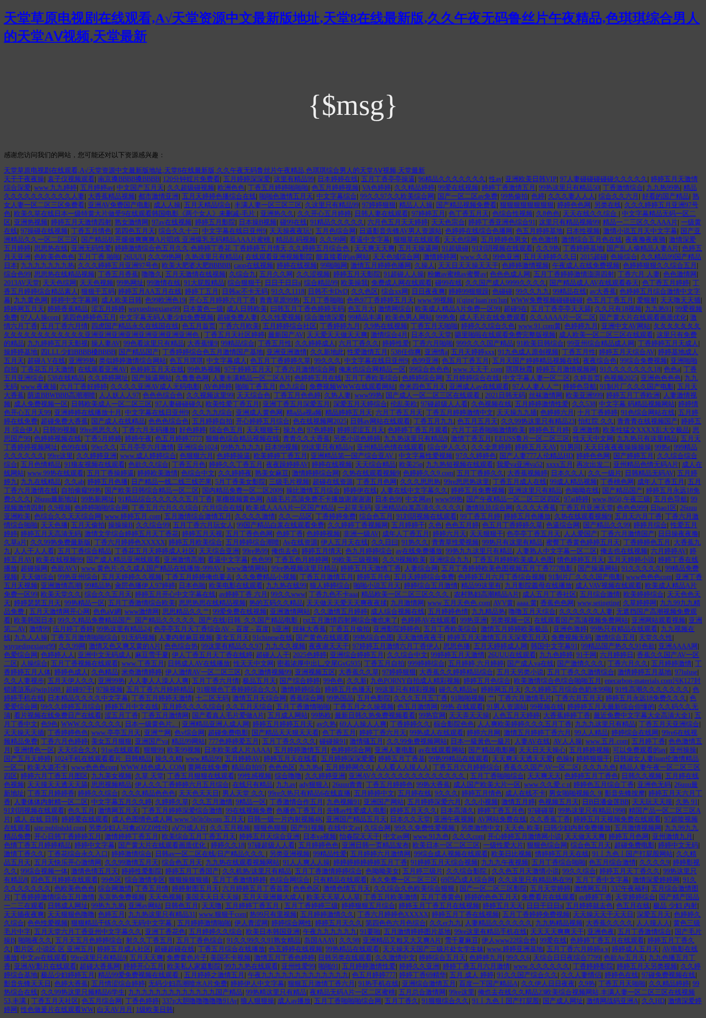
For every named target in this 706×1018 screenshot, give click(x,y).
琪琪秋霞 (519, 369)
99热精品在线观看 (352, 949)
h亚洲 (280, 629)
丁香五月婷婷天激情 (162, 698)
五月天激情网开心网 (59, 611)
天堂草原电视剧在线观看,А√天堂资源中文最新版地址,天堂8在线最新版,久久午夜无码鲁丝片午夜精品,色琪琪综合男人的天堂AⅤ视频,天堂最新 (214, 170)
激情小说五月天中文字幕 (640, 231)
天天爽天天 (544, 776)
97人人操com (40, 317)
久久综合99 (153, 525)
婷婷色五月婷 (549, 430)
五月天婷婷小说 (631, 559)
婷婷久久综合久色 (488, 326)
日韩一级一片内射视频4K (285, 819)
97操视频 (109, 689)
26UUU (134, 257)
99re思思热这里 (466, 481)
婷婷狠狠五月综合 (368, 905)
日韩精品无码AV (649, 473)
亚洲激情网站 (290, 611)
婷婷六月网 (483, 732)
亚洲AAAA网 (678, 646)
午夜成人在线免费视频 (586, 265)
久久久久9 (654, 862)
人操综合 (34, 663)
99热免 (446, 317)
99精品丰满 (365, 317)
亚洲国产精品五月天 (356, 819)
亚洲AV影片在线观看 (45, 966)
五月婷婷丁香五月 (253, 905)
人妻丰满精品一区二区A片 (251, 378)
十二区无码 (212, 698)
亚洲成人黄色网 (259, 412)
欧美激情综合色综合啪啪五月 (557, 680)
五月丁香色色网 (249, 533)
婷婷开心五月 (143, 966)
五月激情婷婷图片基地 (417, 931)
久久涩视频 (313, 274)
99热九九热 (108, 905)
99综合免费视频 (643, 360)
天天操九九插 (517, 412)
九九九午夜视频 (504, 862)
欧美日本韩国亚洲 (273, 931)
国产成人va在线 (530, 663)
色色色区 (281, 767)
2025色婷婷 (310, 654)
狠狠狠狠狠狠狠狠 (527, 205)
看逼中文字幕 (370, 239)
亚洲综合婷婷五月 (357, 654)
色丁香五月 (339, 732)
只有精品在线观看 (340, 879)
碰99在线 (293, 222)
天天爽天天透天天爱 (522, 758)
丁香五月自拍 (384, 663)
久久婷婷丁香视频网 (358, 525)
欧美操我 (354, 282)
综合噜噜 (288, 776)
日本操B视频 (258, 222)
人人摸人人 (653, 923)
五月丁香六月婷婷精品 (160, 689)
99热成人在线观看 (436, 732)
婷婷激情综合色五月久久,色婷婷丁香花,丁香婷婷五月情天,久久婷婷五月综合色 (233, 248)
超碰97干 (79, 689)
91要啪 (370, 931)
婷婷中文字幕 (94, 845)
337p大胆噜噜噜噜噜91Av (199, 1001)
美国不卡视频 (230, 957)
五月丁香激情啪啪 (303, 706)
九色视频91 (343, 802)
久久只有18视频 (618, 308)
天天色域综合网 (396, 257)
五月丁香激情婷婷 (239, 879)
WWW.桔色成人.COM (152, 767)
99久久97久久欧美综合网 (397, 196)
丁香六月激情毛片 (525, 698)
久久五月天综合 (249, 706)
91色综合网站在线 (648, 412)
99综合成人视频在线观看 (451, 853)
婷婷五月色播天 (348, 689)
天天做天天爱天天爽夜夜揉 (346, 603)
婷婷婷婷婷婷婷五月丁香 (370, 862)
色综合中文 (198, 473)
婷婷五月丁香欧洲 (633, 395)
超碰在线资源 (333, 481)
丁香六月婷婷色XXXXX (129, 542)
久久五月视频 (230, 828)
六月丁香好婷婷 (83, 386)
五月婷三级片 (422, 871)
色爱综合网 (20, 654)
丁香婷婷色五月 (646, 542)
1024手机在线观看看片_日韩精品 (103, 758)
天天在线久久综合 (591, 213)
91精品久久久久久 (337, 222)
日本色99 (388, 499)
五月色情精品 (41, 464)
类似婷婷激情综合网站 (132, 360)
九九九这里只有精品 (605, 724)
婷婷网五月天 (24, 308)
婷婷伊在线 (360, 490)
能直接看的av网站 (342, 257)
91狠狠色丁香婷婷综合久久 (237, 689)
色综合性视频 (512, 213)
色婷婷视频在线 (57, 438)
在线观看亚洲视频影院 (279, 257)
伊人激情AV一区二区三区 (203, 672)
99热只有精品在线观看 (623, 629)
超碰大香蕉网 (100, 966)
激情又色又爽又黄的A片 (125, 646)
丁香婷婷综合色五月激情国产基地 (212, 352)
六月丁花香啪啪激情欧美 (488, 430)
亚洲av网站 (144, 905)
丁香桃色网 (617, 481)
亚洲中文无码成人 (105, 654)
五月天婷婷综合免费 (424, 577)
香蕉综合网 (306, 698)
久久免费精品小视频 (266, 577)
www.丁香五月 (143, 663)
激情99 (39, 629)
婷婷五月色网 (629, 836)
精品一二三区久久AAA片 (640, 222)
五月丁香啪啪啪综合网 (347, 1001)
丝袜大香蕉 (309, 629)
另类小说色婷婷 (356, 438)
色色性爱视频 (47, 923)
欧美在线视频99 (59, 559)
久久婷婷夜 (235, 473)
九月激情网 (407, 603)
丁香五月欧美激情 (390, 897)
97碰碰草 (541, 810)
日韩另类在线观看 (345, 957)
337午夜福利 (629, 888)
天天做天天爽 (585, 836)
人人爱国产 (580, 533)
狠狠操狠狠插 (189, 879)
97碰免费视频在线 (668, 975)
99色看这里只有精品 (153, 343)
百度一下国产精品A (488, 983)
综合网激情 (115, 888)
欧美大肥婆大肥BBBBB (196, 265)
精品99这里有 (481, 585)
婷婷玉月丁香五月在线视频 (439, 905)
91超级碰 (455, 248)
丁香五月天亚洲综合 (669, 724)
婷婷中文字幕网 (74, 300)
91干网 (586, 654)
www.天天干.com (477, 369)
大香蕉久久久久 (609, 923)
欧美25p (411, 464)
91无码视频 (138, 637)
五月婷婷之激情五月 (214, 975)
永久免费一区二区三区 (404, 879)
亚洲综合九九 (449, 559)
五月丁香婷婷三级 (311, 905)
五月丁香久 (401, 1001)
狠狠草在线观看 (416, 239)
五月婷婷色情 (448, 611)
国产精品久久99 (606, 525)
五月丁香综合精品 (84, 551)
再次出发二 (593, 464)
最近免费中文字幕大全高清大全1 (642, 715)
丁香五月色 (189, 464)
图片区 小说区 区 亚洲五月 (54, 949)
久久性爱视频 (281, 317)
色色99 (261, 559)
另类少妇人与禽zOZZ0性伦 (128, 828)
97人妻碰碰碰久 (178, 404)
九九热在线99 (286, 585)
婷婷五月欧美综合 (195, 542)
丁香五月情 (152, 888)
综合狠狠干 (244, 282)
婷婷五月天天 (503, 905)
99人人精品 (591, 732)
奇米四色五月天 (422, 386)
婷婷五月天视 (202, 533)
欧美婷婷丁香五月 (280, 455)
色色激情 (544, 239)
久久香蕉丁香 (550, 819)
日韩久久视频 (641, 776)
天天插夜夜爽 (24, 914)
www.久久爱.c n (547, 784)
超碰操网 (34, 568)
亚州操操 (682, 750)
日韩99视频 (59, 430)
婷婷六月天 (449, 533)
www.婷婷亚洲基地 (515, 949)
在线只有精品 (252, 784)
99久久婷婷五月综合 (71, 706)
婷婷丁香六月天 (382, 732)
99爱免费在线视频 (240, 611)
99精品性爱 (330, 853)
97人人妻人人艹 (536, 386)
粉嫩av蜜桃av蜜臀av (457, 274)
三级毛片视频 (289, 481)
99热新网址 (98, 499)
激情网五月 (591, 888)
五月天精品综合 (207, 205)
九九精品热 (488, 611)
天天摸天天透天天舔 (57, 784)
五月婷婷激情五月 (301, 750)
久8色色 (548, 213)
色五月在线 (633, 905)
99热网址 (130, 282)
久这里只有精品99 (332, 205)
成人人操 (167, 205)
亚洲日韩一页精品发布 (375, 845)
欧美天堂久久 (61, 594)
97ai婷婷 (576, 499)
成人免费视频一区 (41, 404)
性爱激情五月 (367, 352)
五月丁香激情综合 (644, 931)
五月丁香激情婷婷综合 (328, 871)
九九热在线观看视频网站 (243, 862)
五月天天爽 (146, 957)
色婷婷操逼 (233, 455)
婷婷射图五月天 (195, 888)
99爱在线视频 (458, 187)
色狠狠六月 (196, 455)
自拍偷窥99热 (81, 490)
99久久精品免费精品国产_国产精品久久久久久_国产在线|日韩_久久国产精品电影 (179, 620)
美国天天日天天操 (212, 897)
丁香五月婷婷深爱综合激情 (182, 810)
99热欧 (321, 715)
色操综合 (623, 257)
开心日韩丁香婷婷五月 (67, 836)
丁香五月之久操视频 (363, 706)
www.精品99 (203, 758)
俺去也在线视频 (623, 551)
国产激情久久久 (580, 663)
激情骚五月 (366, 741)
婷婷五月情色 (482, 793)
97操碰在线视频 (44, 231)
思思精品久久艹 (185, 611)
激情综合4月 (389, 334)
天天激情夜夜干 (420, 637)
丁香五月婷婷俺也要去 (198, 577)
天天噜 (212, 905)
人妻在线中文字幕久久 (414, 490)
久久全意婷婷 (491, 447)
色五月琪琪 (186, 360)
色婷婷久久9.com (428, 473)
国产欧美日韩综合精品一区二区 (152, 490)
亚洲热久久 (277, 213)
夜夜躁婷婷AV (287, 464)
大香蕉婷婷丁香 (566, 715)
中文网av (418, 499)
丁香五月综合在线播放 (231, 949)
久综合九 (242, 274)
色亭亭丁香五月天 (533, 533)
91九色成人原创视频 (528, 352)
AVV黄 (503, 603)
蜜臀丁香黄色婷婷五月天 (583, 542)
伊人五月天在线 (344, 542)
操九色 (293, 430)
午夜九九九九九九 (330, 931)
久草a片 (15, 542)
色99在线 (74, 447)
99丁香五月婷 (480, 516)
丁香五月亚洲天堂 (586, 507)
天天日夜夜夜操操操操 (617, 447)
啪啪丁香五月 (255, 386)
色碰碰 (502, 291)
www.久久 (474, 257)
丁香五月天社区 (54, 1001)
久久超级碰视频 (190, 187)
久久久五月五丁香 (421, 698)
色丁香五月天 (469, 213)
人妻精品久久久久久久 (498, 923)
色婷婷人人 (57, 654)
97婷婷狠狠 (379, 205)
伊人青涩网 (251, 923)
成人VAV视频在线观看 (608, 585)
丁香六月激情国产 (628, 533)
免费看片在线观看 (548, 897)
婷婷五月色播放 (527, 516)
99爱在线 (553, 940)
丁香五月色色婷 (297, 395)
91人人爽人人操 (306, 862)
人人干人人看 (34, 551)
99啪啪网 (333, 265)
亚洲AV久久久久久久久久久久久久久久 (408, 776)
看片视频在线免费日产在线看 (57, 715)
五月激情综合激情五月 (197, 516)
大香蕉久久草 (359, 672)
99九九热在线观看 (251, 966)
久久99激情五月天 (131, 862)
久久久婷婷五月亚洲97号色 (118, 265)
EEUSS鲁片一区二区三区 (532, 438)
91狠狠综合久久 (445, 1001)
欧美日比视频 (511, 853)
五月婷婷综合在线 (472, 378)
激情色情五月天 (94, 871)
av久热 (326, 724)
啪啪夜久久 (35, 940)
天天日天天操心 (542, 750)
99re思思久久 (99, 430)
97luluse (686, 672)
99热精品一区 (84, 603)
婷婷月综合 (650, 525)
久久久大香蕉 (536, 507)
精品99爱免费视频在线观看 (139, 975)
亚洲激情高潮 (184, 559)
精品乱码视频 (296, 239)
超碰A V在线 (46, 360)
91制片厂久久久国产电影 (637, 386)
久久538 (584, 404)
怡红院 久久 (596, 421)
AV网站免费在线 (501, 819)
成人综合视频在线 (398, 611)
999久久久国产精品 (484, 343)
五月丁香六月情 (64, 326)
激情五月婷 (518, 802)
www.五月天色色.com (458, 603)
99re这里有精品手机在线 (490, 931)
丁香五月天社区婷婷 (234, 334)
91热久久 (415, 542)
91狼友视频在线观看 (94, 464)
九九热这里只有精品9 (416, 438)
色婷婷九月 (581, 326)
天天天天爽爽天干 (557, 931)
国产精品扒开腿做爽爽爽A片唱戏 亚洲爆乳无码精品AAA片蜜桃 (176, 239)
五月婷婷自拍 (212, 421)
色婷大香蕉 (71, 983)
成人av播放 (294, 1001)
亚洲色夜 (600, 931)
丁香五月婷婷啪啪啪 (278, 187)
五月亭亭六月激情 (147, 447)
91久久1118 (287, 291)
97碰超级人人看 (444, 404)
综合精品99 (321, 282)
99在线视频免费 (249, 810)
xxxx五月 (559, 464)
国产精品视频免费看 (466, 205)
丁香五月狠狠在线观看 (200, 776)
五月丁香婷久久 (480, 473)
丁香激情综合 (623, 187)
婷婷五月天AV (536, 447)
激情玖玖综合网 (488, 507)
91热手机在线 (378, 983)
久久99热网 (165, 257)
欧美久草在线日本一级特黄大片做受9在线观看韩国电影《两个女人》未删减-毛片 (135, 213)
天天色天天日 (199, 793)
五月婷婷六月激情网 (380, 853)
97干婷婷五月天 (247, 369)
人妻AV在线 (532, 741)
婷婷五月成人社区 (124, 949)
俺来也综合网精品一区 (372, 369)
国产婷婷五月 (633, 455)
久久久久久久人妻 (586, 611)
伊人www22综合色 (509, 940)
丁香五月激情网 (165, 715)
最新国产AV (286, 334)
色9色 (49, 724)
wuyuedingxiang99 (154, 308)
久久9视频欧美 (404, 559)
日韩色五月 (181, 905)
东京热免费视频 (121, 897)
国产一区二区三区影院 (493, 888)
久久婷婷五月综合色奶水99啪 (568, 689)
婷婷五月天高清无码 (51, 533)
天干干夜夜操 (24, 179)
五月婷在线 (414, 793)
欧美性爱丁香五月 (232, 404)
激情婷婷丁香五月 (131, 836)
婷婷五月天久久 (413, 810)
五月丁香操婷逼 (110, 473)
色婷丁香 (289, 533)
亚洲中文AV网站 (625, 326)
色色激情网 (680, 274)
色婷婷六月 (557, 412)
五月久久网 (276, 274)
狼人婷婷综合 (330, 585)
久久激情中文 (395, 957)
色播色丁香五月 (299, 810)
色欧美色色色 (54, 257)
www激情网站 (247, 568)
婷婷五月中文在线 (131, 706)
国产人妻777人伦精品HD (536, 455)
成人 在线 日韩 (36, 819)
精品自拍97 (248, 767)
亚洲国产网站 (384, 802)
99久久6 (518, 957)
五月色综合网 (336, 231)
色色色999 (632, 507)
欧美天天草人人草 (333, 897)
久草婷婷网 (640, 603)
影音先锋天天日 (27, 983)
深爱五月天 (653, 914)
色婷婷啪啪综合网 (101, 507)
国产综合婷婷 (300, 680)
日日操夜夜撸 (678, 533)
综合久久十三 (178, 231)
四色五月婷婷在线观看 (64, 879)
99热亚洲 (473, 620)
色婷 (538, 196)
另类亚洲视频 (289, 853)
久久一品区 (295, 516)
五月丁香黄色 (441, 897)
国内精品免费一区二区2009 (242, 490)
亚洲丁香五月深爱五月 (296, 404)
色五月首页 (199, 326)
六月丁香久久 (359, 343)
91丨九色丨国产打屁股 (505, 1001)
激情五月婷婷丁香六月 (537, 732)
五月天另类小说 (520, 672)
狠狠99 (154, 750)
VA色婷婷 (376, 187)
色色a (672, 369)
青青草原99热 (279, 300)
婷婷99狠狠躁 (469, 291)
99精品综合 (238, 343)
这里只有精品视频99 (569, 222)
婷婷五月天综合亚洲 (269, 836)
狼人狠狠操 (257, 1001)
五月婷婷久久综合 (216, 931)
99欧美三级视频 (355, 559)
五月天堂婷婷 (550, 888)
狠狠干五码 (98, 291)
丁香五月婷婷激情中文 (459, 412)
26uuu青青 (347, 784)
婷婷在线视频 (297, 265)
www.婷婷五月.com (133, 516)
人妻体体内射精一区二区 (51, 802)
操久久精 (168, 758)
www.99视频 (435, 300)
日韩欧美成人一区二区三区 (111, 404)
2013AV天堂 (21, 282)
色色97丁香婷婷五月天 (380, 300)
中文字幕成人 (227, 360)
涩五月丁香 (121, 715)
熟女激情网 (131, 222)
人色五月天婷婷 (516, 715)
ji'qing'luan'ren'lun (482, 300)
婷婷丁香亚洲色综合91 (502, 222)
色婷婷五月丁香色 (591, 776)
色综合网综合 (289, 879)
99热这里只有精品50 (569, 187)
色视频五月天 (558, 802)
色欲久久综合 (148, 464)
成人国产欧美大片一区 (487, 784)
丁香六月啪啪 (433, 343)
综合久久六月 (618, 196)
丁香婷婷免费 (336, 516)
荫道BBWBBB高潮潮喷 (61, 395)
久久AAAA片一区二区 (563, 317)
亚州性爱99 (298, 966)
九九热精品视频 (559, 923)
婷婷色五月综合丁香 (603, 784)
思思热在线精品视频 (64, 274)
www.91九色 (431, 836)
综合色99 (17, 274)
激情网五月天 (118, 810)
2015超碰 (593, 257)
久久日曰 (384, 542)
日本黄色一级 (203, 308)
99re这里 (60, 455)
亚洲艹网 (157, 732)
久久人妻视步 (24, 680)
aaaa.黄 (527, 603)
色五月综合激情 (612, 862)
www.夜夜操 (39, 386)
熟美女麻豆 (272, 473)
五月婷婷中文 (374, 793)
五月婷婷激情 (671, 663)
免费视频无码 (571, 637)
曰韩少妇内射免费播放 (577, 828)
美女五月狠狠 (111, 741)
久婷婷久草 (172, 802)
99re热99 (255, 551)
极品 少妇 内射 (675, 905)
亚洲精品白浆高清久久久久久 (418, 507)
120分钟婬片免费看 (191, 179)
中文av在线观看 (44, 957)
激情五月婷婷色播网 (381, 265)
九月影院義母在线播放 (538, 585)
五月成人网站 (288, 715)
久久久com (468, 836)
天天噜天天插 (680, 300)
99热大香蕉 (433, 784)
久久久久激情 (255, 516)
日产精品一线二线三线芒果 (171, 481)
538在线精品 (66, 378)
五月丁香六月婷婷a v (578, 949)
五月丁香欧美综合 (372, 378)
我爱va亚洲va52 (520, 464)
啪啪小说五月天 (377, 585)
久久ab (74, 481)
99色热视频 (204, 369)
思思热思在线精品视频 (212, 603)
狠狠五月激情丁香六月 (321, 983)
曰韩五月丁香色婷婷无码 (307, 308)
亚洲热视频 (31, 222)
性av (495, 179)
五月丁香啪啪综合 (497, 776)
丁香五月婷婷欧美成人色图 (513, 559)
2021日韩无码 (505, 395)
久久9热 (548, 248)
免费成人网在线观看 (401, 282)
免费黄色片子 (187, 957)
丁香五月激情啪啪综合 (84, 637)
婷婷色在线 (621, 975)
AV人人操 (567, 741)
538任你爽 (406, 352)
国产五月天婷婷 (27, 758)
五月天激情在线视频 (195, 274)
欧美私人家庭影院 (194, 966)
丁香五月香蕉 (118, 274)
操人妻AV (105, 343)
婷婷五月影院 (215, 222)
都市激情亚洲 (158, 196)
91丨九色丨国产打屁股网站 (632, 853)
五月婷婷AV (242, 758)
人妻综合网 (421, 568)
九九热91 (658, 308)
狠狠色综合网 (547, 845)
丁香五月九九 (434, 421)
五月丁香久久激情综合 (580, 672)
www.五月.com (606, 741)
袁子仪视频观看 (71, 179)
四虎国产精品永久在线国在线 (135, 326)
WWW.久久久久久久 (91, 724)
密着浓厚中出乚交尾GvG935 (319, 663)
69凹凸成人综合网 (468, 879)
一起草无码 (354, 507)
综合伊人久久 (447, 447)
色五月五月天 (477, 421)
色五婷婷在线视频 (295, 949)
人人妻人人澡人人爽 (158, 680)
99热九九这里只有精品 (479, 551)
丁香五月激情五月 (326, 577)
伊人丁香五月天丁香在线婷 (212, 654)
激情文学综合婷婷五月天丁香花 (132, 533)
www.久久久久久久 (541, 966)
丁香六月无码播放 (149, 430)
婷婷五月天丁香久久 (629, 871)
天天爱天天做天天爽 (337, 334)
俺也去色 (284, 551)
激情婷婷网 (440, 257)
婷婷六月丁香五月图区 (54, 776)
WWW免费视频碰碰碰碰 (547, 300)
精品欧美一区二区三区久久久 (405, 594)
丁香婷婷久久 (410, 724)
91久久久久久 (641, 568)
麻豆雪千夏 (152, 654)
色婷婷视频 (323, 533)
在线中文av (344, 828)
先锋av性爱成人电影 (357, 810)
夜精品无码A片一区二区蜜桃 (352, 992)
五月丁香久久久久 (289, 741)
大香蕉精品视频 (111, 196)
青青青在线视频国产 (647, 421)
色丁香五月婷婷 (665, 282)
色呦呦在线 (582, 490)
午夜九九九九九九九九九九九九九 (298, 975)
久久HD (653, 1001)
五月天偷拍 (88, 525)
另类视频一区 (510, 620)
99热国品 (340, 698)
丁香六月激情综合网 (305, 369)
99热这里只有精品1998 (591, 810)
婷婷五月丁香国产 (192, 871)
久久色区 (364, 291)
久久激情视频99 (268, 672)
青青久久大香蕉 (306, 438)
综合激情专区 (145, 879)
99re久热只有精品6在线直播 (309, 793)
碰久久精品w (458, 689)
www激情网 (141, 611)
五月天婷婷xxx (473, 352)
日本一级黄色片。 (152, 724)
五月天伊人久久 (71, 680)
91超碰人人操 (404, 274)
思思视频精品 (111, 784)
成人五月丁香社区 (549, 594)
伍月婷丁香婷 (73, 629)
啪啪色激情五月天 (286, 196)
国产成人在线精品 (118, 421)
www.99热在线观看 (55, 473)
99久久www (288, 594)
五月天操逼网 (418, 248)
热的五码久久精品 (276, 603)
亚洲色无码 (654, 784)
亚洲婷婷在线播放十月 (88, 412)
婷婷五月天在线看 (290, 758)
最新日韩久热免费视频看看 (375, 715)
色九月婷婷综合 (368, 551)
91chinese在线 (272, 637)
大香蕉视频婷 (527, 473)
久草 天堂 (149, 776)
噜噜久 (152, 274)
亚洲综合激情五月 (429, 983)
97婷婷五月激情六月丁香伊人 (396, 646)
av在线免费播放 (419, 551)
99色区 (111, 879)
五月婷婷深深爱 (246, 179)
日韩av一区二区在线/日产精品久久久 (210, 853)
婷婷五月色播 (107, 481)
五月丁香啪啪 (323, 300)
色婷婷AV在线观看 (429, 620)
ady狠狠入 (314, 784)
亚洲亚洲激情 (287, 352)
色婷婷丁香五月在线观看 (607, 940)
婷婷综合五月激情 (431, 585)
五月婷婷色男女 (504, 239)
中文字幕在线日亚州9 (234, 231)
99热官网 (432, 715)
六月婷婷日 (616, 654)
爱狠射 (647, 300)
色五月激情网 (417, 706)
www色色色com (649, 577)
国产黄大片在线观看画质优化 (643, 317)
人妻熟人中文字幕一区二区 (556, 551)
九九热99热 (663, 187)
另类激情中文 (481, 828)
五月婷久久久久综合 (192, 706)
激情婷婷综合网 (315, 473)
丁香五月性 (275, 343)
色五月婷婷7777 (178, 438)
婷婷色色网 (574, 205)
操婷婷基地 (20, 352)
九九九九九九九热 (47, 265)
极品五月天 (259, 680)
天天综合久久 (78, 750)
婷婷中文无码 (678, 845)
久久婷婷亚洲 (96, 455)
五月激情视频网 (637, 828)
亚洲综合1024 (197, 447)
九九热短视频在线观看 (459, 464)
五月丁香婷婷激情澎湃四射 (574, 274)
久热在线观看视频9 (371, 473)
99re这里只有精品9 (98, 957)
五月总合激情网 (422, 992)
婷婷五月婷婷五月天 (283, 724)
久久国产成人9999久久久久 (505, 282)
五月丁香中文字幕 (602, 879)
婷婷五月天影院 (356, 274)
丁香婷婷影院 (593, 966)
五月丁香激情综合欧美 (141, 603)
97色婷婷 (320, 430)
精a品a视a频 (304, 412)
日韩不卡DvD (328, 291)
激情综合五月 (615, 637)
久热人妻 (337, 395)
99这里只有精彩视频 (405, 689)
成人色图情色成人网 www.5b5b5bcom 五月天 (178, 819)
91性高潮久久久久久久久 (652, 689)
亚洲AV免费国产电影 (119, 205)
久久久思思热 (420, 481)
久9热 (586, 983)
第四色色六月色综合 (395, 923)
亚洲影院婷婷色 (396, 629)
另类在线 (607, 205)
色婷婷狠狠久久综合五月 (660, 265)
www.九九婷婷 (55, 187)
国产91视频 (307, 828)
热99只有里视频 (273, 914)
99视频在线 (547, 706)
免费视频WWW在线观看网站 (352, 386)
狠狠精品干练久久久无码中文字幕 (122, 923)
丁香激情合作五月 (296, 802)
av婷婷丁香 (595, 897)
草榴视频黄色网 (239, 499)
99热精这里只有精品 (276, 992)
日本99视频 (281, 447)
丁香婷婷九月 (340, 326)
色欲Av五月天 (624, 957)
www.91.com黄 (539, 326)
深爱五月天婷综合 (360, 404)
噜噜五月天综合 (532, 611)
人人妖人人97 (119, 395)
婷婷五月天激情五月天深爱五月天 (497, 637)
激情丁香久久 (24, 853)
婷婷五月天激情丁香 (371, 568)
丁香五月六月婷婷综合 (466, 767)
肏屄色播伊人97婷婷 (145, 585)
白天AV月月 (115, 1009)
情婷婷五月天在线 (562, 853)
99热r (662, 447)
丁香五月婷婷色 (389, 784)
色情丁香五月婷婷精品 (37, 845)
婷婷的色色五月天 (491, 897)
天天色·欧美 (522, 828)
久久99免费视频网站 (417, 741)
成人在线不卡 (525, 793)
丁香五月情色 (91, 231)
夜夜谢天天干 (329, 646)
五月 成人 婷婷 (472, 975)
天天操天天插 (24, 732)
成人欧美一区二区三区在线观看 (606, 334)
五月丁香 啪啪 (99, 257)
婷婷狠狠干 (593, 758)
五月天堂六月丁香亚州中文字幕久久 (88, 931)
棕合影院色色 (454, 724)
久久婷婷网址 (108, 378)
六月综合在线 (222, 507)
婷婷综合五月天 (442, 957)
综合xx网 (394, 291)
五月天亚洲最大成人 (273, 897)
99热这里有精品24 (123, 629)
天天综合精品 (375, 464)
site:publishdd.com (59, 828)
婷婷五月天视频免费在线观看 (617, 819)
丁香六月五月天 (578, 698)
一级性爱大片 (503, 845)
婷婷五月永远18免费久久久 (646, 698)
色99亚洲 (425, 360)
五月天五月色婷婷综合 (88, 940)
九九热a (310, 767)
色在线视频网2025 (320, 421)
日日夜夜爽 (428, 291)
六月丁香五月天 (399, 412)
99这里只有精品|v (327, 447)
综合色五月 (226, 430)
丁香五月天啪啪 (434, 326)
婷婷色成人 (71, 672)
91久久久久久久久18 (630, 369)
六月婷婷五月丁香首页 (256, 888)
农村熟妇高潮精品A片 (486, 594)
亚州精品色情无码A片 (646, 464)
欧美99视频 (184, 750)
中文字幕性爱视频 (425, 455)
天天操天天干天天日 (603, 914)
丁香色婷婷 (142, 1001)
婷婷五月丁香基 (401, 758)
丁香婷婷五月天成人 (668, 343)
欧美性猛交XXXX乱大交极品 (646, 430)
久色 (435, 525)
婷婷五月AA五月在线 (150, 291)
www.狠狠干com (222, 914)
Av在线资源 (300, 542)
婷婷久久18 (227, 845)
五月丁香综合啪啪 (558, 862)
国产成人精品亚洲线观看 (123, 559)
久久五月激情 (212, 802)
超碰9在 (515, 308)
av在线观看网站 (441, 750)
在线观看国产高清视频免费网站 (581, 620)
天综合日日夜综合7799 (566, 957)
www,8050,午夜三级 (621, 499)
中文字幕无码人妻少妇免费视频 (167, 317)
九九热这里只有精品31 (161, 914)
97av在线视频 (172, 222)
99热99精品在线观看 (458, 758)
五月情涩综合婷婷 (118, 983)
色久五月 (81, 810)
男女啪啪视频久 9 (575, 793)
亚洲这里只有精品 (535, 490)
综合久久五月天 (108, 594)
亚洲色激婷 (570, 629)
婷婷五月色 (373, 577)
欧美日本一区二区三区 (446, 845)
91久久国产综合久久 (527, 975)
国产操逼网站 (152, 378)
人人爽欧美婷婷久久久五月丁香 (524, 724)
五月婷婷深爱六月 (434, 802)
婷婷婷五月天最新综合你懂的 (611, 706)
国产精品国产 (139, 352)
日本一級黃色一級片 (480, 741)
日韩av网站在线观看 (380, 421)
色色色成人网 (510, 274)
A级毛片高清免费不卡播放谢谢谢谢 (319, 499)
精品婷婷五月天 (348, 412)
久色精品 (104, 672)
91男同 (570, 447)
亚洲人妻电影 (395, 750)
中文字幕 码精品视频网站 (637, 404)
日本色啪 (192, 585)
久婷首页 (586, 378)
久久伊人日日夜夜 (548, 983)
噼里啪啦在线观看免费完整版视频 (505, 334)
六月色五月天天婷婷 (397, 222)
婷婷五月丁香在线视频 (465, 914)
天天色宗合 (448, 222)
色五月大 (361, 308)
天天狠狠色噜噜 (71, 914)
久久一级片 (604, 473)
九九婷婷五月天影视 (57, 343)
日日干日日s (283, 282)
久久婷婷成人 (315, 343)
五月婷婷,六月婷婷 (476, 663)
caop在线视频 (253, 265)
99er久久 (104, 447)
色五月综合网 (102, 1001)
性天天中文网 (593, 438)
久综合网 (377, 828)
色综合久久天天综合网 (67, 516)
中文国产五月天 (140, 187)
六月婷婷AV (668, 551)
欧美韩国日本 (34, 620)
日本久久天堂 (431, 334)
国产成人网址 (563, 1001)
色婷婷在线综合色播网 (478, 231)
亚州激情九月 (672, 836)
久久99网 (332, 239)
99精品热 (98, 585)
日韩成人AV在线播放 (199, 663)
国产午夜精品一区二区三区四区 (513, 499)
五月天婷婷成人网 (500, 646)
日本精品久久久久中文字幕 (88, 698)
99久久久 (327, 360)
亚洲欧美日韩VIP (531, 179)
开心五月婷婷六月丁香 (222, 300)
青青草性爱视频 (455, 542)
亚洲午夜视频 (454, 819)
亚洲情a (436, 352)
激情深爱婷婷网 (656, 879)
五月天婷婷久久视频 (131, 577)
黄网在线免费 (208, 767)
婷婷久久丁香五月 (236, 464)
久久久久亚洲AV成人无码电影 (155, 386)
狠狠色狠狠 (270, 828)
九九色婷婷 (556, 654)
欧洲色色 (231, 187)
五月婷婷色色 (318, 845)
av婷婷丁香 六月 (243, 594)
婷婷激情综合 (131, 853)
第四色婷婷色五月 (89, 317)
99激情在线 (164, 282)
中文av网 (396, 836)
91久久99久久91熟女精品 (264, 940)
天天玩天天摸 (652, 802)
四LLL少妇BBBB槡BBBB (78, 352)
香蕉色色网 (557, 603)
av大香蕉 (603, 291)
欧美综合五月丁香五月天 (199, 836)
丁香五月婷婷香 (50, 793)
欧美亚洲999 (584, 395)
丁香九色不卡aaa (333, 594)
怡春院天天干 (360, 836)
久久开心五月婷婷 (324, 213)
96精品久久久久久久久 (452, 179)
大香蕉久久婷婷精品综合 (456, 672)
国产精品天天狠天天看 (285, 732)
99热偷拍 (514, 196)
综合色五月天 (591, 845)
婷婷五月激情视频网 (566, 369)
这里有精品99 (294, 179)
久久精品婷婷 (414, 187)
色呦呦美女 (382, 871)
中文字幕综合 (336, 196)
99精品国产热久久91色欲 (618, 646)
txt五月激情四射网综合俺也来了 (350, 620)
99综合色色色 (429, 369)
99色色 (333, 680)
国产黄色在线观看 (323, 637)
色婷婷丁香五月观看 (418, 430)
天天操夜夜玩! (290, 231)
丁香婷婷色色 (68, 732)
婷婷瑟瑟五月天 (37, 603)
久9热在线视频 (385, 326)
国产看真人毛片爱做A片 (228, 715)
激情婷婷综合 (301, 689)
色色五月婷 (462, 525)
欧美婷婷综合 (643, 594)
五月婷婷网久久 (348, 767)
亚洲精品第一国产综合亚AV (353, 455)
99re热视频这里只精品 (304, 568)
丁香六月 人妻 (639, 274)
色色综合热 (181, 646)
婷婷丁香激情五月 (509, 187)
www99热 (368, 395)
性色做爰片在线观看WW (57, 1009)
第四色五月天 (135, 231)
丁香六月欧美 (239, 326)
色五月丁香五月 (609, 300)
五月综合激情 (600, 594)
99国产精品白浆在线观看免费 (280, 525)
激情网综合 (395, 308)
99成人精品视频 (573, 481)
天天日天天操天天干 (468, 265)
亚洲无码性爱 (91, 248)
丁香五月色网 (376, 481)
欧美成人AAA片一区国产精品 (290, 507)
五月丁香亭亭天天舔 (561, 308)
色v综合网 (189, 732)
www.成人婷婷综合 (148, 455)
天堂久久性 (655, 637)
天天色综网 (460, 239)
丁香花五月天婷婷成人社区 (155, 551)
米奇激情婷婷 (142, 672)
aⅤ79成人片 (189, 828)
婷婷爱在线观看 (85, 819)
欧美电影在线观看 (236, 585)
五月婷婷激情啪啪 (204, 923)
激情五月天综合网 (259, 698)
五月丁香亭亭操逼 (388, 179)
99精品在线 (569, 291)
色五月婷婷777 (374, 975)
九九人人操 (31, 637)
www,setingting (598, 603)
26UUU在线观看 (512, 654)
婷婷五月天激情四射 (81, 222)
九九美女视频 (111, 776)
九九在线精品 (41, 481)
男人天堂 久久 (243, 793)
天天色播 (54, 525)
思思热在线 (51, 248)
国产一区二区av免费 (468, 196)
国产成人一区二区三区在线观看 (434, 395)
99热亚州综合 (78, 577)
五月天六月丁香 (638, 516)
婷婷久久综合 (98, 793)
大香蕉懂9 (202, 343)
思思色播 (456, 646)
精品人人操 (416, 205)
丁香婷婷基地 (583, 248)
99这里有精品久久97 (231, 646)
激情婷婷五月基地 (644, 672)
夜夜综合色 (600, 360)
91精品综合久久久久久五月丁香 (165, 499)
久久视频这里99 (209, 395)
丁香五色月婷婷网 (302, 559)
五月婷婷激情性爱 (542, 404)
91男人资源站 (507, 706)
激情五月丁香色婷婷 (284, 957)
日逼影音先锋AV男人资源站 (400, 231)
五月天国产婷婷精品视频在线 (536, 360)
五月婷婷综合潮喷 (253, 542)
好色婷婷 (192, 430)
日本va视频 (319, 836)
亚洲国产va (151, 741)
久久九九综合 (212, 412)
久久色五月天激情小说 (525, 871)
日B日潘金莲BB (605, 802)
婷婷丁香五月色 (500, 810)
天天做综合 (37, 577)
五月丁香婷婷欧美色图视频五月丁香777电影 (507, 568)
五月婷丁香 (648, 741)
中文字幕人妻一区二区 (536, 378)
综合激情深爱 (324, 317)
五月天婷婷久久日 (550, 257)
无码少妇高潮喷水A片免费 (187, 983)
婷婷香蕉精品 (68, 308)
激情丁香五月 (471, 438)
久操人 (424, 265)
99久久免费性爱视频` (425, 828)
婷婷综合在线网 (634, 732)
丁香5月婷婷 (103, 438)
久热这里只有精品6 (213, 257)
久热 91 (687, 802)
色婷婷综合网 (422, 378)
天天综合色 (253, 395)
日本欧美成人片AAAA (237, 750)
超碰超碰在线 (174, 949)
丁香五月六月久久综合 (165, 507)
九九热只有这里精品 (647, 438)
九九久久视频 (285, 646)
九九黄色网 (31, 300)
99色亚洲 (506, 257)
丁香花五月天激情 (47, 369)
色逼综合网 (563, 525)
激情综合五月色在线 (591, 239)
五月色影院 (373, 698)
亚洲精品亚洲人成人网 (215, 724)
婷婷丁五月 (202, 291)
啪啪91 (328, 966)
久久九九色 (599, 767)
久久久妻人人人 (571, 196)
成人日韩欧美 (247, 308)
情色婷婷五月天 (580, 559)
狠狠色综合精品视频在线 (243, 438)
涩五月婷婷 (108, 308)
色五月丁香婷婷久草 (280, 360)
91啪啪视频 (468, 698)
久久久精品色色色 (148, 793)
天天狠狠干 (263, 430)
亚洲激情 (585, 430)
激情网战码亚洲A (612, 1001)
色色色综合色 (163, 395)
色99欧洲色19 (165, 300)
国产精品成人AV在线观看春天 (594, 282)
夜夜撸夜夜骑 (645, 239)
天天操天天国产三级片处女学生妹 (433, 949)
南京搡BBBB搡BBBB (128, 179)
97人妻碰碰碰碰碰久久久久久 (603, 179)
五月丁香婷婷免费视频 (536, 914)
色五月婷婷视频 (335, 187)
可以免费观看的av (639, 750)
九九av (286, 784)
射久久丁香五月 (149, 940)
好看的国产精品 (665, 196)
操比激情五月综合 (313, 490)
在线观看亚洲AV (102, 369)
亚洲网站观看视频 (658, 620)
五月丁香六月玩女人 (203, 525)
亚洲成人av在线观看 (479, 386)
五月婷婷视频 (589, 750)
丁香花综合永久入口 (78, 853)
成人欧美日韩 (121, 300)
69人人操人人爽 (363, 724)
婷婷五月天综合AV (627, 352)
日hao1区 (663, 507)
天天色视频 (96, 282)
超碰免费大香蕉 (64, 421)
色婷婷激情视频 (525, 265)
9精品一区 (251, 802)
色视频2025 (620, 378)
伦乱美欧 (403, 404)
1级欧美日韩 (154, 1009)
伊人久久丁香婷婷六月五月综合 (182, 784)
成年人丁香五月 (660, 481)
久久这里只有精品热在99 (535, 879)
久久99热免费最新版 (60, 542)
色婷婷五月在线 (317, 378)
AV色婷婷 (217, 386)
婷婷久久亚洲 (419, 966)
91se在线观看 (120, 750)
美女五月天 (232, 637)
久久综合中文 (407, 654)
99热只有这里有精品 (512, 542)
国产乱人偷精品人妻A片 (643, 248)
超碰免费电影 (228, 732)
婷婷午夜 (138, 438)
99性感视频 (254, 776)
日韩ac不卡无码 (245, 291)
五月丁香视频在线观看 (84, 663)
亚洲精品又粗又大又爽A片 (402, 940)
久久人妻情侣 (581, 975)
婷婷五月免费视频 (478, 490)
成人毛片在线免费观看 (492, 317)
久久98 (349, 940)
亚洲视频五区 (315, 672)
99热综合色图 (373, 637)
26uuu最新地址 (56, 499)
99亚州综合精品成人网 (600, 343)
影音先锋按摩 (625, 793)
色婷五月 (111, 914)
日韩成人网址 (68, 905)
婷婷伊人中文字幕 (257, 983)
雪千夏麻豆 (461, 940)
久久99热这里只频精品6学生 (83, 992)
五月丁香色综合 (199, 940)
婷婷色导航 (579, 386)
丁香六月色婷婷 (64, 741)
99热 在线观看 (462, 706)
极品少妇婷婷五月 (68, 975)
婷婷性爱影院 (142, 871)
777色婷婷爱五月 (233, 741)
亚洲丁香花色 (165, 931)
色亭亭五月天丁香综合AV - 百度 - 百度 (211, 629)
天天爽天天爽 (374, 248)
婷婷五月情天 (322, 551)
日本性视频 (583, 231)
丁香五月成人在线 (520, 481)
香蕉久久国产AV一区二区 (541, 767)
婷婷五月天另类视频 (647, 966)
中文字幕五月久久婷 (121, 802)
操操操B (120, 525)
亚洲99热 (82, 360)
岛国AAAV (320, 940)
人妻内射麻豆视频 (185, 637)
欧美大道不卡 (47, 767)
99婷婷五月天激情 (458, 654)
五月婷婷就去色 (589, 905)
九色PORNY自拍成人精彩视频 (415, 680)
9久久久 (446, 793)
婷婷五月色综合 (487, 680)
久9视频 (59, 507)
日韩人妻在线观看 (381, 213)
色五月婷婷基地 (539, 231)
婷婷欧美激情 (157, 473)
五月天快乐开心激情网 (67, 862)
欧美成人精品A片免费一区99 (457, 308)
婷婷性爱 (395, 343)
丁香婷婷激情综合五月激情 (54, 897)
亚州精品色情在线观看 (390, 447)
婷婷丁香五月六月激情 (476, 966)
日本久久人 (567, 473)
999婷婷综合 (426, 663)
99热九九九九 (241, 447)
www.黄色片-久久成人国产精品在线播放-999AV (152, 568)
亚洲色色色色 (661, 378)
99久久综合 (579, 871)
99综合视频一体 (44, 871)
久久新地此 (327, 352)
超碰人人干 (273, 654)
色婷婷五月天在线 (157, 369)
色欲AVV (64, 568)
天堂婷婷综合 (635, 897)
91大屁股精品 (204, 282)
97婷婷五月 (428, 213)
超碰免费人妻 (237, 317)
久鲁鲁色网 (192, 378)
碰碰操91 (332, 741)
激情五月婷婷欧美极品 (515, 629)
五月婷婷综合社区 (289, 326)
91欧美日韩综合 (540, 343)
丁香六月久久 (628, 663)
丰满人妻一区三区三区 (268, 205)
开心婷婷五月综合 (263, 421)
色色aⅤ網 (107, 611)
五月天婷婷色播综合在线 (219, 196)
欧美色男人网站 (408, 317)
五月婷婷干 (408, 525)
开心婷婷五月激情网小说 (524, 836)
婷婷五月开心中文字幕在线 (175, 594)
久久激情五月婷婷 (340, 611)
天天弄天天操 (469, 715)
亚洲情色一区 (34, 750)
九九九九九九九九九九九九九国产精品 (185, 992)
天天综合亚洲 (219, 551)
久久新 (357, 680)
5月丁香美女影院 (240, 481)
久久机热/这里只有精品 (257, 871)
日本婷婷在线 (337, 179)
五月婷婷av (96, 187)
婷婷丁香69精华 (422, 975)
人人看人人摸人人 (402, 767)
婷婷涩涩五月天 (360, 430)
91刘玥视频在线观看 (502, 248)
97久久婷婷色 (476, 455)
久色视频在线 (491, 404)
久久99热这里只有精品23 (538, 421)
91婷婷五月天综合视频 (444, 862)
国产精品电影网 (491, 750)
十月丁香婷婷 (597, 412)
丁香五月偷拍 (349, 629)
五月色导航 (670, 499)
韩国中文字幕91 (554, 646)
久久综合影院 (467, 871)
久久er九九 (445, 923)
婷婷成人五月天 (635, 949)
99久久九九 (532, 291)
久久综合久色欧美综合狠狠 (415, 888)
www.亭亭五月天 (116, 732)
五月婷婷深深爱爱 (348, 758)
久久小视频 (481, 802)
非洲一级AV (361, 533)
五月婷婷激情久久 (327, 914)
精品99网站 (188, 741)
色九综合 (292, 386)
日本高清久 (457, 810)
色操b (564, 758)
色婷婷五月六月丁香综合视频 (501, 577)
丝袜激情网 (545, 395)
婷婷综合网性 (291, 923)
